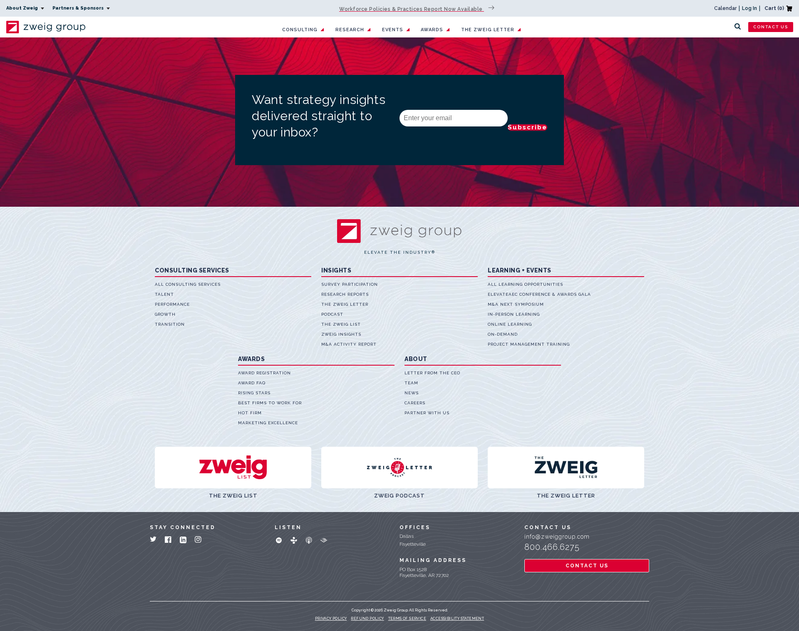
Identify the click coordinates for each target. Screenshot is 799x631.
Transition (170, 324)
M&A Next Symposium (516, 304)
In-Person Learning (514, 314)
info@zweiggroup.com (557, 536)
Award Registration (264, 373)
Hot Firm (250, 413)
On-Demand (503, 334)
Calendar (725, 8)
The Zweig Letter (487, 29)
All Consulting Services (188, 284)
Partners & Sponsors (78, 8)
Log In (749, 8)
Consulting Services (192, 270)
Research (349, 29)
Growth (165, 314)
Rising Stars (254, 393)
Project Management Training (529, 344)
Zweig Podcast (399, 495)
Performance (172, 304)
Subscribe (527, 127)
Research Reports (345, 294)
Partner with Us (426, 413)
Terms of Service (407, 618)
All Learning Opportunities (525, 284)
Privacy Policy (331, 618)
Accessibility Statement (457, 618)
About (415, 359)
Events (392, 29)
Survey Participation (349, 284)
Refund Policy (367, 618)
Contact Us (770, 27)
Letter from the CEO (432, 373)
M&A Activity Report (349, 344)
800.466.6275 (552, 547)
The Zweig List (341, 324)
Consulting (300, 29)
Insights (336, 270)
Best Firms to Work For (270, 403)
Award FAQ (252, 383)
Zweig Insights (341, 334)
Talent (164, 294)
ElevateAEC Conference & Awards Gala (539, 294)
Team (411, 383)
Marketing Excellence (268, 423)
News (411, 393)
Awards (432, 29)
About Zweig (22, 8)
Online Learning (510, 324)
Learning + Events (519, 270)
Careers (414, 403)
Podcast (332, 314)
